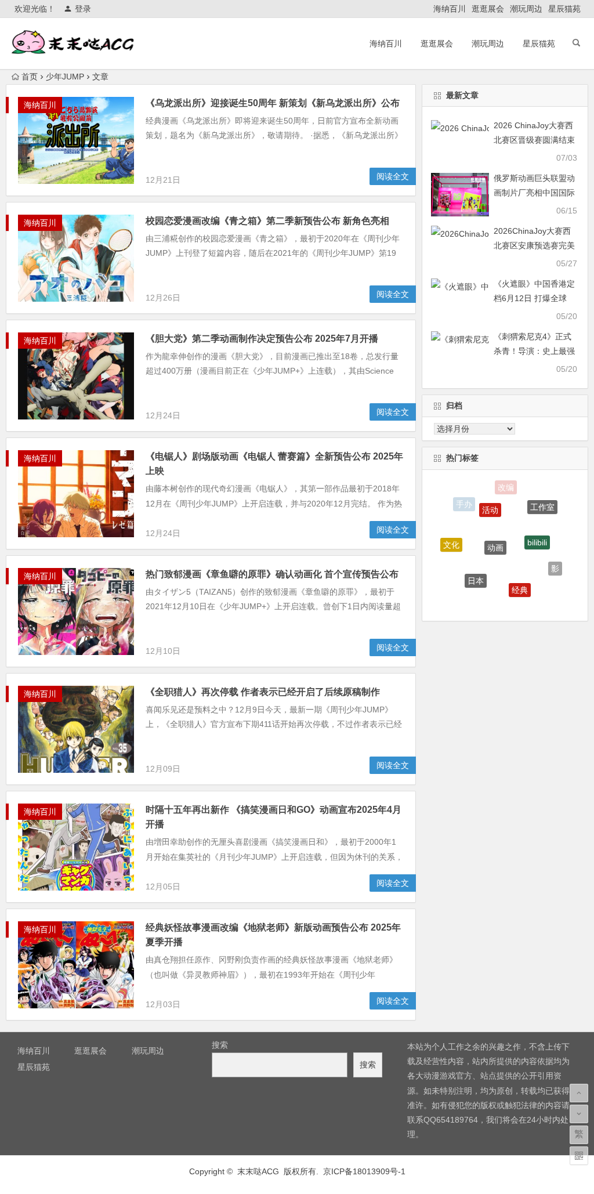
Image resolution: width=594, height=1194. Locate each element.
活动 (490, 497)
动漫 (495, 601)
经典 (520, 576)
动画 (495, 529)
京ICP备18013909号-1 (364, 1171)
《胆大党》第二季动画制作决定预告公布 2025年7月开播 (262, 338)
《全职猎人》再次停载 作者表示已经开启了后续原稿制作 (263, 692)
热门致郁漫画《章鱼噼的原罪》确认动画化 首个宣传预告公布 (272, 574)
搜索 (220, 1045)
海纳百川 (449, 8)
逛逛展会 (488, 8)
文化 (451, 537)
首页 (29, 76)
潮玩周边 (526, 8)
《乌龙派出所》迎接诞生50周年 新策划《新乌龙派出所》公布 (273, 103)
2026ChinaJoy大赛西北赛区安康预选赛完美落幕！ (534, 245)
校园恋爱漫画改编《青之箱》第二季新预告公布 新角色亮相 (267, 221)
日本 (476, 567)
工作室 (542, 501)
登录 (83, 8)
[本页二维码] (579, 1155)
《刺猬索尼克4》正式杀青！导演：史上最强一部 (534, 351)
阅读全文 (392, 176)
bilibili (537, 527)
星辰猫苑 (564, 8)
